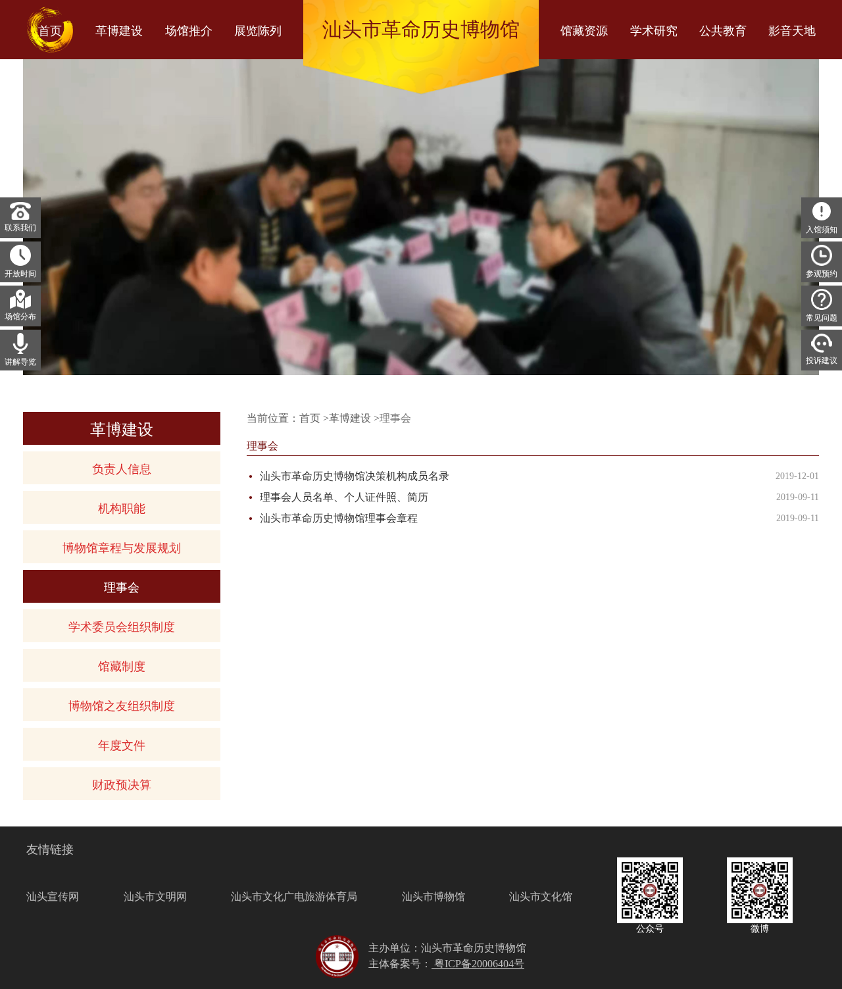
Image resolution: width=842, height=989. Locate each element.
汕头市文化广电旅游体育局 (294, 896)
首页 (309, 418)
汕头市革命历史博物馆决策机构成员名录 (354, 476)
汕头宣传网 (52, 896)
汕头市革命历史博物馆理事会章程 (339, 518)
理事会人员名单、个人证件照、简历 (344, 497)
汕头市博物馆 (433, 896)
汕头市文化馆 (540, 896)
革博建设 (350, 418)
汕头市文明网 (155, 896)
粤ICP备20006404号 (478, 963)
